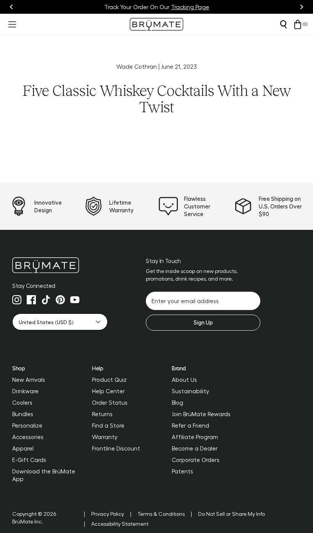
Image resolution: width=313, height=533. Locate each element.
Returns (102, 413)
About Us (184, 379)
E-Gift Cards (29, 459)
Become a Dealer (195, 448)
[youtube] (74, 299)
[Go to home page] (60, 265)
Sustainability (190, 391)
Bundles (22, 413)
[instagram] (16, 299)
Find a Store (108, 425)
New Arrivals (28, 379)
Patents (182, 471)
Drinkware (25, 391)
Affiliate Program (195, 436)
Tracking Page (190, 6)
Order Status (109, 402)
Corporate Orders (195, 459)
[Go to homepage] (156, 24)
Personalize (27, 425)
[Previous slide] (11, 7)
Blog (177, 402)
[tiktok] (45, 299)
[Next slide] (301, 7)
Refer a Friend (190, 425)
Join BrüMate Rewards (201, 413)
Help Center (108, 391)
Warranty (105, 436)
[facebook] (31, 299)
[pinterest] (60, 299)
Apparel (23, 448)
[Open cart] (297, 24)
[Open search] (283, 24)
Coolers (22, 402)
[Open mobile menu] (11, 24)
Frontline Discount (116, 448)
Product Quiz (109, 379)
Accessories (28, 436)
